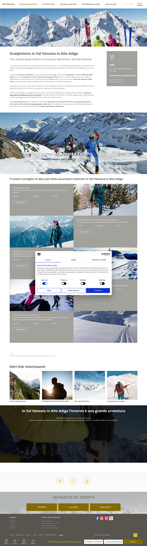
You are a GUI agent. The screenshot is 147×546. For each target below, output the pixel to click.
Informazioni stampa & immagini (102, 535)
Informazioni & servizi (91, 4)
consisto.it (61, 535)
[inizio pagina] (135, 535)
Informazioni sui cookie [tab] (99, 260)
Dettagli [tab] (73, 260)
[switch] (64, 283)
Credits (41, 535)
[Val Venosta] (8, 4)
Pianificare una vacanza (51, 517)
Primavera (13, 521)
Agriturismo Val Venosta (50, 528)
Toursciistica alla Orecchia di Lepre (27, 252)
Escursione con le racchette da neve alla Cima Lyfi (97, 220)
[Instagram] (106, 518)
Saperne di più (20, 202)
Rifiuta (49, 290)
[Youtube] (102, 518)
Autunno (13, 526)
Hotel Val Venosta (47, 521)
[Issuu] (111, 518)
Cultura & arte (48, 4)
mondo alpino (29, 68)
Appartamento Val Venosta (50, 523)
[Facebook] (97, 518)
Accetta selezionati (73, 290)
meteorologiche (36, 104)
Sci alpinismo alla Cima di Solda (25, 315)
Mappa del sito (19, 535)
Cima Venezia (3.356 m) (21, 188)
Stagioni (13, 517)
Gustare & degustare (68, 4)
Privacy (28, 535)
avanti (133, 542)
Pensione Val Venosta (49, 526)
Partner (11, 535)
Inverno (12, 528)
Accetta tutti (98, 290)
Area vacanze (110, 4)
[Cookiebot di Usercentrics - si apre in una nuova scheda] (102, 254)
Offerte (41, 507)
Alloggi (73, 507)
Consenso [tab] (48, 260)
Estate (12, 523)
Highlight (105, 507)
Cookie (34, 535)
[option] (73, 27)
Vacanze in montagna (28, 4)
